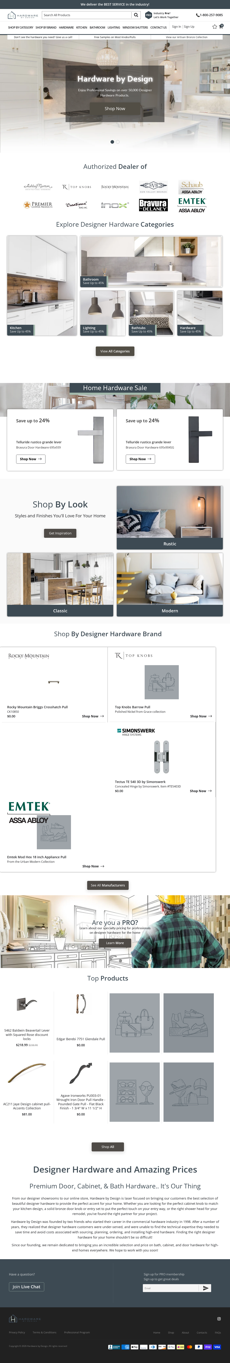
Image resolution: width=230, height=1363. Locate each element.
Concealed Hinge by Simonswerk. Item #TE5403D (148, 786)
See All (108, 885)
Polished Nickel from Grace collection (140, 712)
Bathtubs (151, 313)
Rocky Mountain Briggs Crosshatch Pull (37, 707)
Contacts (202, 1332)
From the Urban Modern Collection (31, 862)
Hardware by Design (37, 1346)
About (185, 1332)
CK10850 (13, 712)
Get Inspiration (60, 533)
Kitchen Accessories (42, 286)
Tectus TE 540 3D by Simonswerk (140, 782)
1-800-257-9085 (211, 15)
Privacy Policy (17, 1332)
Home (156, 1332)
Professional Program (77, 1332)
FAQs (218, 1332)
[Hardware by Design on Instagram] (219, 1319)
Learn (115, 943)
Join (26, 1287)
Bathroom (97, 27)
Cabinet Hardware (199, 313)
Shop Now (115, 108)
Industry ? (162, 13)
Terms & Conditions (44, 1332)
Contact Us (158, 27)
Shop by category (20, 27)
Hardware (66, 27)
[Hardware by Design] (23, 14)
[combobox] (91, 15)
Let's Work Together (166, 17)
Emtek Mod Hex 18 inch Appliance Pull (36, 857)
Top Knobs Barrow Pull (132, 707)
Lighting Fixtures (102, 313)
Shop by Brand (46, 27)
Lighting (114, 27)
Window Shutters (135, 27)
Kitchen (81, 27)
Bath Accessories (151, 261)
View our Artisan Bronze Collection (187, 37)
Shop (60, 504)
